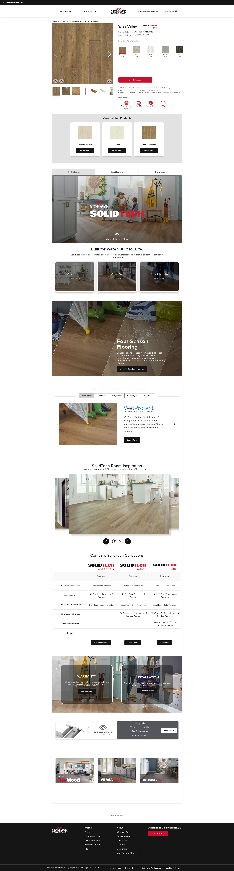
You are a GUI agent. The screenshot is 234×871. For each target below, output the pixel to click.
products (64, 21)
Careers (121, 845)
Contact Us (122, 840)
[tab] (73, 172)
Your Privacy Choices (127, 853)
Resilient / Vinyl (92, 845)
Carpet (87, 832)
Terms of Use (115, 868)
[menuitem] (12, 3)
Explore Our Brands (11, 2)
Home (54, 21)
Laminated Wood (92, 840)
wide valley (93, 21)
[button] (110, 54)
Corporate (122, 849)
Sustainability (123, 836)
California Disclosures (151, 868)
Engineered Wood (93, 836)
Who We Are (123, 832)
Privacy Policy (131, 868)
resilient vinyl (78, 21)
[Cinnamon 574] (122, 50)
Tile (86, 849)
